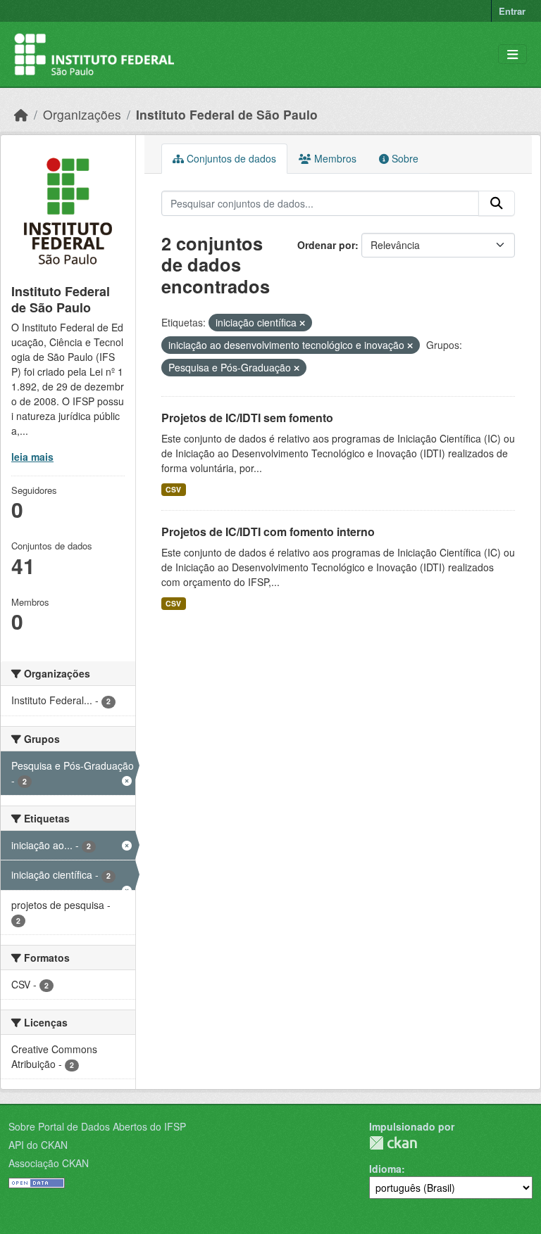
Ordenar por (326, 245)
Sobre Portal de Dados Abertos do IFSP (97, 1126)
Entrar (512, 11)
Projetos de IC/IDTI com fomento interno (268, 531)
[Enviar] (496, 203)
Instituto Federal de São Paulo (227, 114)
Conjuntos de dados (230, 158)
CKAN (393, 1143)
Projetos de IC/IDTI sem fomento (247, 417)
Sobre (403, 158)
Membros (333, 158)
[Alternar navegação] (512, 54)
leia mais (32, 457)
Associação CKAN (48, 1163)
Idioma (385, 1169)
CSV (173, 489)
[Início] (21, 114)
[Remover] (302, 323)
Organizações (82, 114)
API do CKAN (38, 1145)
